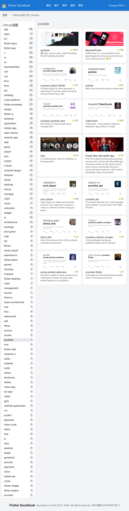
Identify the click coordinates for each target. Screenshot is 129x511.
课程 (48, 5)
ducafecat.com (45, 505)
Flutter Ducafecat (22, 505)
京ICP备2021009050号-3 (105, 505)
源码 (72, 5)
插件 (56, 5)
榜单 (64, 5)
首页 (5, 15)
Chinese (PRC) (117, 5)
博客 (80, 5)
